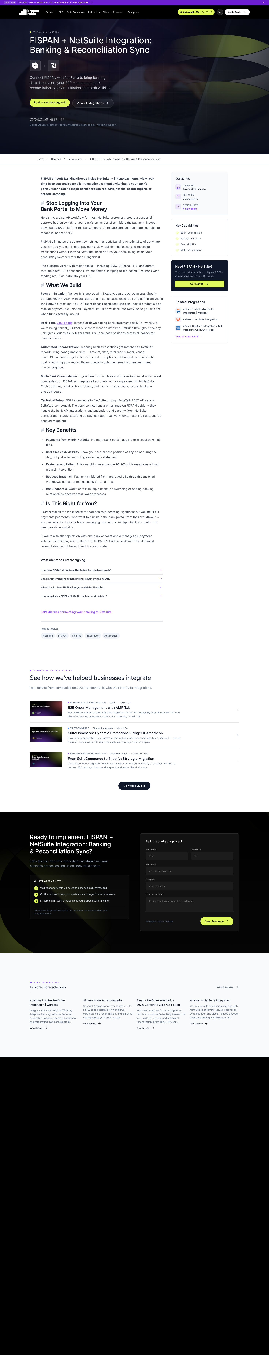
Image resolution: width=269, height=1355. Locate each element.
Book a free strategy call (50, 102)
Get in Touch (237, 12)
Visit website (190, 208)
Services (50, 12)
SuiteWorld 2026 (197, 12)
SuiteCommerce (76, 12)
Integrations (75, 158)
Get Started (199, 284)
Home (40, 158)
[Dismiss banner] (263, 2)
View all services (228, 987)
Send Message (216, 921)
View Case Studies (134, 785)
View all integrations (93, 103)
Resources (118, 12)
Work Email (150, 864)
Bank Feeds (64, 323)
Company (133, 12)
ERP (61, 12)
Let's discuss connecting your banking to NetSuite (76, 612)
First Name (150, 849)
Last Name (195, 849)
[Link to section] (42, 203)
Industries (94, 12)
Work (106, 12)
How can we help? (154, 894)
